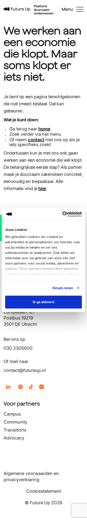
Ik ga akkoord (43, 302)
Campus (12, 414)
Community (15, 422)
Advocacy (14, 438)
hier (42, 188)
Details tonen (62, 288)
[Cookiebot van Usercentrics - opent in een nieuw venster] (62, 214)
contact (36, 139)
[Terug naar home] (17, 9)
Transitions (15, 430)
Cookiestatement (43, 491)
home (44, 128)
